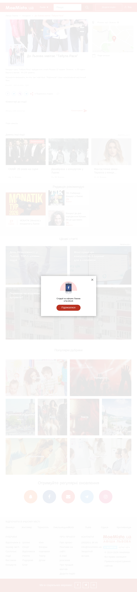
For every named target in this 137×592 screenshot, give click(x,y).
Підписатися (68, 307)
